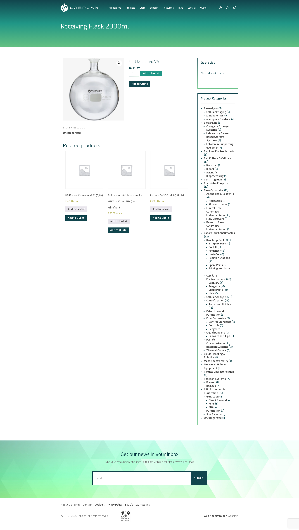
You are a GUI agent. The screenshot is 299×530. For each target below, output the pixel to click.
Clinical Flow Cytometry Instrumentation (216, 211)
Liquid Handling (215, 332)
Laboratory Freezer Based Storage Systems (218, 137)
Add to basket (150, 73)
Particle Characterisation (216, 341)
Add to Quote (140, 83)
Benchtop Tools (215, 240)
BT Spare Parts (218, 243)
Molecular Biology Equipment (215, 366)
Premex (211, 382)
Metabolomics (215, 115)
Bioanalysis (211, 108)
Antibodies (215, 201)
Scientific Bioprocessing (214, 174)
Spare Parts (216, 265)
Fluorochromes (218, 204)
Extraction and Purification (215, 313)
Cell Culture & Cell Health (219, 158)
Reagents (214, 286)
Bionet (210, 169)
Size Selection (214, 414)
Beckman (211, 165)
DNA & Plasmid (218, 400)
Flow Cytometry (213, 190)
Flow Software (215, 218)
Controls (214, 325)
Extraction (212, 396)
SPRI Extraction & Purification (214, 391)
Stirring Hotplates (219, 268)
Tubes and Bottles (220, 304)
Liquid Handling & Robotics (214, 355)
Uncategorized (72, 133)
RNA (211, 407)
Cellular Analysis (216, 297)
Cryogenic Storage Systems (217, 128)
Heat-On (214, 254)
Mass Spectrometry (216, 361)
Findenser (215, 250)
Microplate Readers (218, 119)
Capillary (214, 282)
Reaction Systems (217, 346)
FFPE (211, 403)
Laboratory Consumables (219, 233)
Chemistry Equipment (217, 183)
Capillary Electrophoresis (219, 151)
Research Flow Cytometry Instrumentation (216, 226)
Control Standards (220, 322)
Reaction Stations (219, 258)
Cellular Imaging (216, 112)
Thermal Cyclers (216, 350)
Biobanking (210, 122)
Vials (212, 293)
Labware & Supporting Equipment (219, 145)
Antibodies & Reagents (220, 194)
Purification (213, 410)
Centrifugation (213, 179)
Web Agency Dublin (215, 516)
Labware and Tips (219, 336)
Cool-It (213, 247)
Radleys (211, 386)
